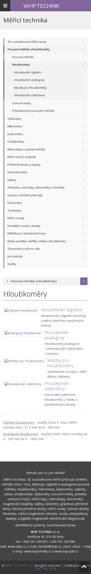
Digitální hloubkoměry (18, 422)
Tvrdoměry (14, 210)
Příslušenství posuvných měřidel (33, 111)
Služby (12, 264)
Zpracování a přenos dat (24, 249)
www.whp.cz (17, 546)
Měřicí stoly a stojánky (22, 157)
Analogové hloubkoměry (20, 434)
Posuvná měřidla (23, 57)
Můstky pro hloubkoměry (30, 88)
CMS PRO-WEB (46, 568)
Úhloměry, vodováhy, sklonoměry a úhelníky (36, 187)
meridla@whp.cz (49, 546)
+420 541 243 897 (34, 541)
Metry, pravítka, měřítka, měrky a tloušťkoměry (37, 241)
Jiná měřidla (15, 256)
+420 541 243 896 (62, 541)
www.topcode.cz (66, 551)
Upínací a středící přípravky (25, 195)
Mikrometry (15, 126)
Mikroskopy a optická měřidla (26, 149)
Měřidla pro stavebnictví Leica (27, 233)
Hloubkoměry (21, 65)
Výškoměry (14, 119)
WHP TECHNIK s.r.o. (19, 565)
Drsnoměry (15, 203)
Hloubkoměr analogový (29, 80)
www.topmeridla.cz (37, 551)
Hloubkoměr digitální (27, 72)
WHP (41, 5)
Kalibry (12, 180)
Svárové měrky (21, 103)
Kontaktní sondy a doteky (24, 226)
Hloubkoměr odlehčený (29, 95)
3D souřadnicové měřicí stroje (27, 42)
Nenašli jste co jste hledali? (45, 473)
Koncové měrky (17, 172)
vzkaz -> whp (81, 546)
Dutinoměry (15, 134)
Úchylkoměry (16, 142)
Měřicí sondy (16, 218)
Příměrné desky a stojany (24, 165)
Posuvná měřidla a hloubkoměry (29, 49)
